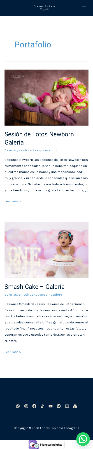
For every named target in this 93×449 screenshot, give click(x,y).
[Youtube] (51, 406)
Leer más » (13, 200)
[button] (83, 439)
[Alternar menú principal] (83, 8)
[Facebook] (34, 406)
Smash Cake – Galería (35, 286)
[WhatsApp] (18, 406)
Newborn (25, 150)
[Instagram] (26, 406)
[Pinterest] (59, 406)
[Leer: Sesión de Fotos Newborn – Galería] (46, 97)
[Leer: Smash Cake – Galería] (46, 250)
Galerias (11, 150)
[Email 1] (67, 406)
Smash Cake (27, 295)
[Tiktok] (42, 406)
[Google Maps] (75, 406)
